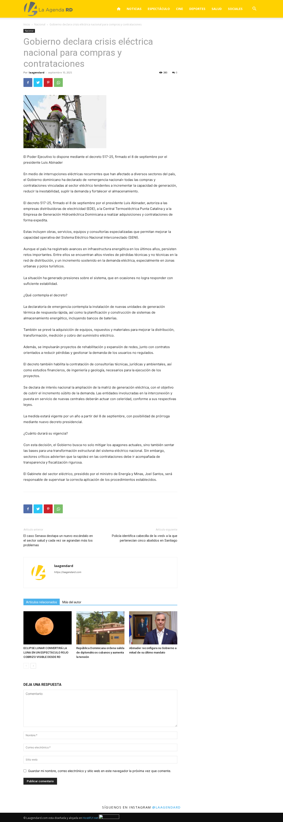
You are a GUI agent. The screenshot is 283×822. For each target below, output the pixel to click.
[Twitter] (38, 82)
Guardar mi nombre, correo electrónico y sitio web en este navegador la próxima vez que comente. (99, 771)
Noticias (134, 9)
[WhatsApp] (58, 82)
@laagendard (166, 807)
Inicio (26, 24)
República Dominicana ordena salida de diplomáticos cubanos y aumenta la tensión (100, 652)
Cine (179, 9)
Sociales (235, 9)
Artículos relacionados (41, 602)
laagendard (36, 72)
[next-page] (33, 666)
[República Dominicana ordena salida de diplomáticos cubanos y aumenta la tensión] (100, 627)
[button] (254, 9)
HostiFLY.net (90, 818)
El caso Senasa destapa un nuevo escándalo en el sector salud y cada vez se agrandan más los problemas (58, 540)
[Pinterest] (48, 82)
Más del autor (71, 602)
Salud (217, 9)
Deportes (197, 9)
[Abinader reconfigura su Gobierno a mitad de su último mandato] (153, 627)
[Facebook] (27, 82)
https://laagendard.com (67, 572)
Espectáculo (159, 9)
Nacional (39, 24)
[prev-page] (26, 666)
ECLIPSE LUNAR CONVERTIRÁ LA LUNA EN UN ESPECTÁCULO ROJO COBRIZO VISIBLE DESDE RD (45, 652)
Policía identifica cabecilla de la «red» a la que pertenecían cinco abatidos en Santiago (144, 538)
